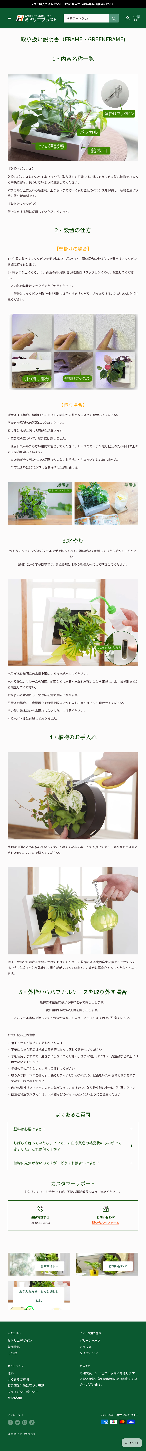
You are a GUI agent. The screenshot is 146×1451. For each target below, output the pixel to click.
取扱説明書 (15, 1398)
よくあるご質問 (18, 1379)
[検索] (114, 18)
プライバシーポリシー (23, 1391)
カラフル (86, 1346)
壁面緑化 (14, 1346)
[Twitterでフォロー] (17, 1422)
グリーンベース (90, 1340)
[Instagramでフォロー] (24, 1422)
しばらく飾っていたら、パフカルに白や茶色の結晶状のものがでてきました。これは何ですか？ (67, 1145)
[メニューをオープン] (9, 18)
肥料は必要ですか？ (29, 1128)
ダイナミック (89, 1353)
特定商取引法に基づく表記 (26, 1385)
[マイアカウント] (127, 18)
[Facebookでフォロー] (10, 1422)
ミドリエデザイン (20, 1340)
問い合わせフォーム (105, 1222)
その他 (12, 1353)
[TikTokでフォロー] (32, 1422)
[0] (135, 18)
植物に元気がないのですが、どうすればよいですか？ (56, 1162)
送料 (11, 1373)
